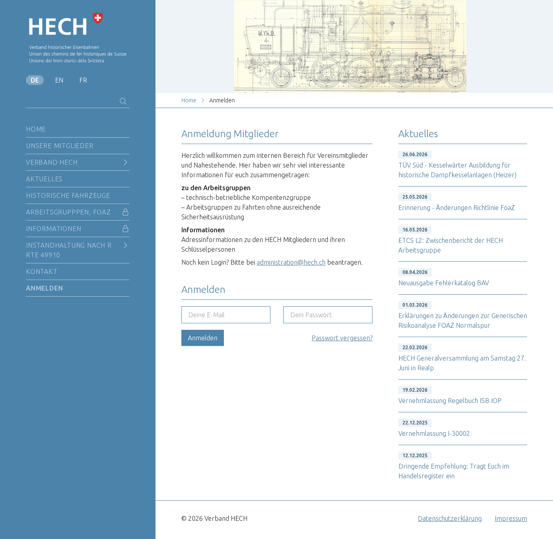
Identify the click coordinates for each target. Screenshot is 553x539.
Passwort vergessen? (342, 338)
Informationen (53, 228)
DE (35, 80)
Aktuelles (44, 178)
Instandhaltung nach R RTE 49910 (69, 250)
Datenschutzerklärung (450, 518)
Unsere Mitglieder (60, 145)
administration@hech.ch (291, 262)
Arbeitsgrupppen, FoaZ (68, 212)
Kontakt (41, 271)
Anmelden (44, 288)
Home (36, 129)
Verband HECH (52, 162)
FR (83, 80)
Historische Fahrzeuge (68, 195)
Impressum (511, 518)
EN (59, 80)
